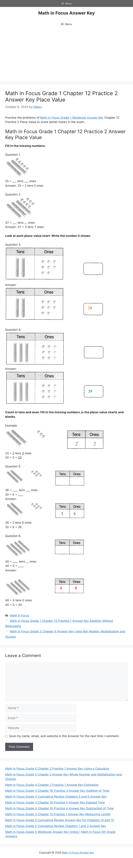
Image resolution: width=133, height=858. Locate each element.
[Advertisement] (66, 55)
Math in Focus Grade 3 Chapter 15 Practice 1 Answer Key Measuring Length (57, 814)
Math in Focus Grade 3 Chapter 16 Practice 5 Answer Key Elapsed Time (55, 802)
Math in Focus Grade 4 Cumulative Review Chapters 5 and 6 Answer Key (56, 796)
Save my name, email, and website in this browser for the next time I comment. (64, 736)
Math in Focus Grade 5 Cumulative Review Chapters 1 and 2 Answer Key (55, 826)
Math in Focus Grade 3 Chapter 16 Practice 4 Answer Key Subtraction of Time (59, 808)
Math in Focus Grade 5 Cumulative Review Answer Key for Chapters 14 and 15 (59, 820)
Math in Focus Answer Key (66, 13)
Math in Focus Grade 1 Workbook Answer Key (71, 117)
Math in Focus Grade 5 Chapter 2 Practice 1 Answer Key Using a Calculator (57, 768)
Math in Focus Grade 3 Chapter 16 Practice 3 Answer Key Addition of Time (57, 790)
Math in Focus (19, 615)
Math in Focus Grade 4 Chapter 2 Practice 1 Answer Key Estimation (52, 785)
